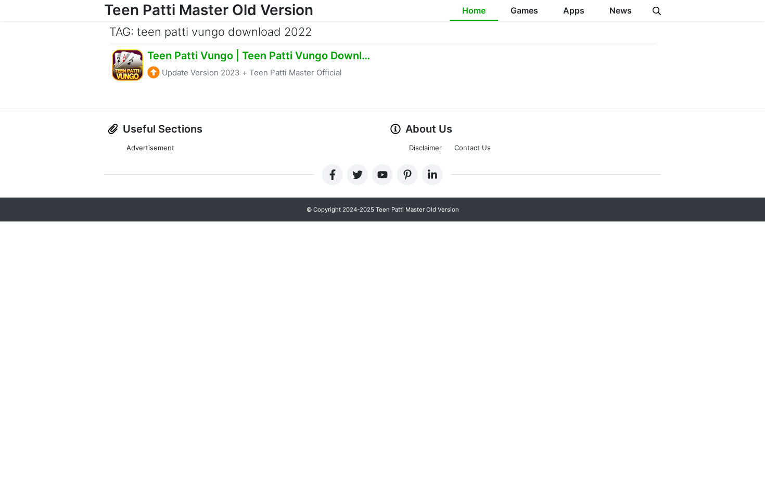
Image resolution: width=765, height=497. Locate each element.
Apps (573, 10)
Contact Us (472, 147)
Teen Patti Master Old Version (208, 10)
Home (474, 10)
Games (524, 10)
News (620, 10)
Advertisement (150, 147)
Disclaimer (425, 147)
